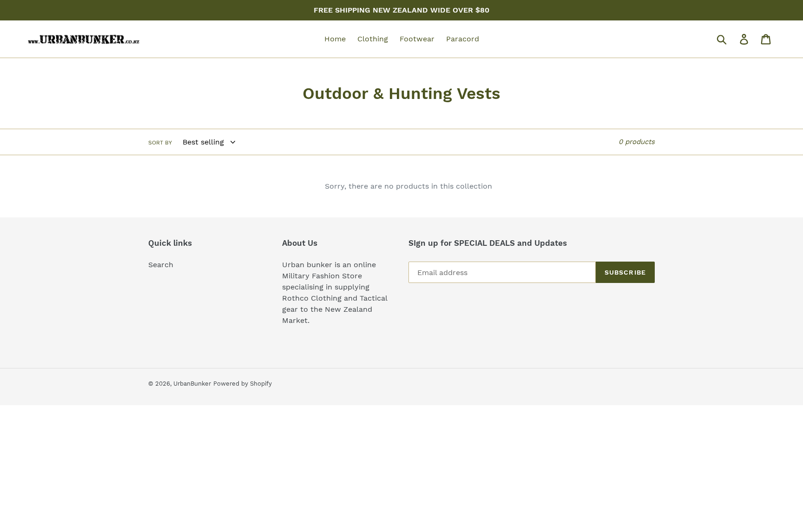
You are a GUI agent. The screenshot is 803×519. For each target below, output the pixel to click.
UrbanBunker (192, 383)
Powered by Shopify (242, 383)
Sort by (160, 142)
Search (160, 264)
